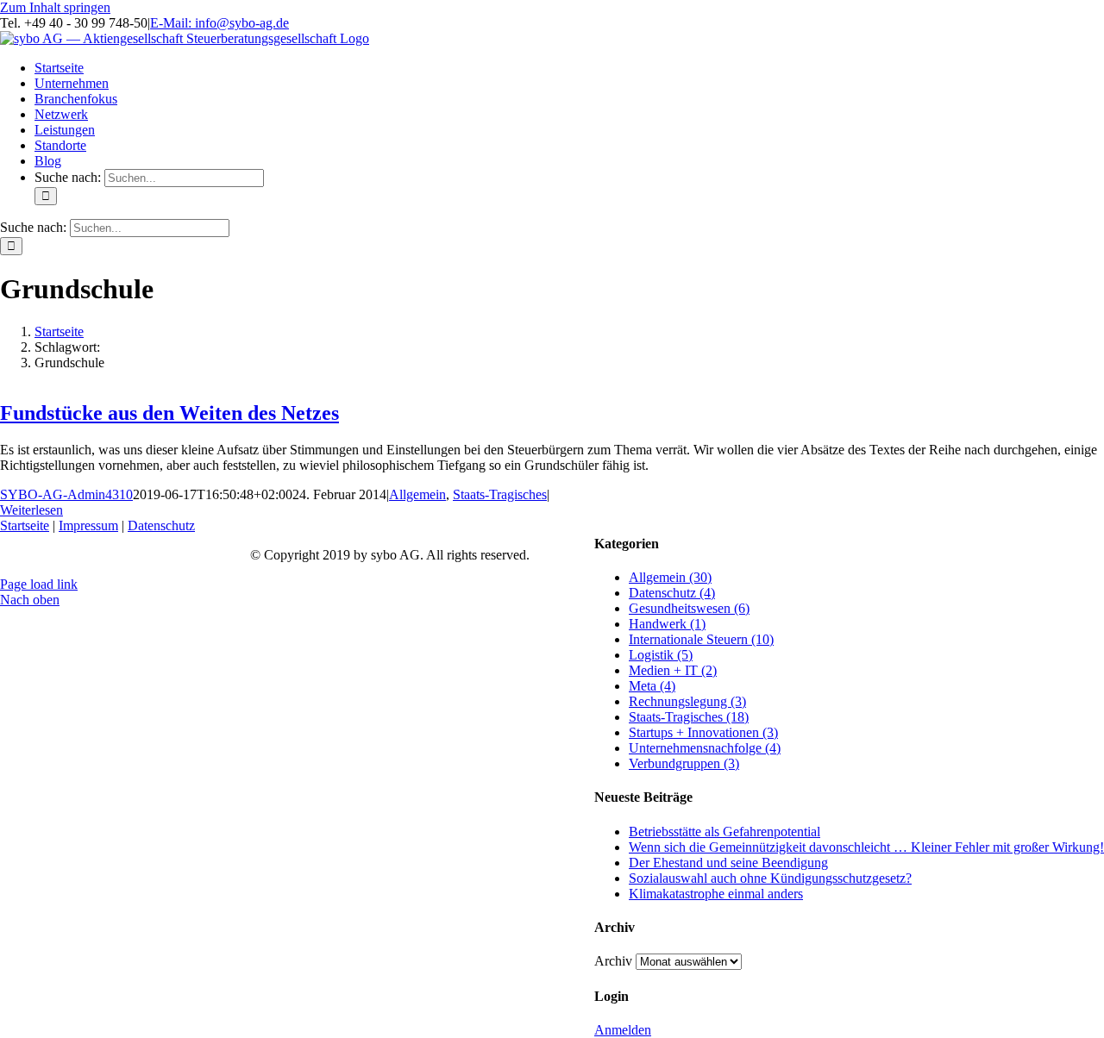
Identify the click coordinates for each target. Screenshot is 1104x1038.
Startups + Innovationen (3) (703, 732)
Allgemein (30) (670, 577)
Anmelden (622, 1029)
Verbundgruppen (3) (684, 763)
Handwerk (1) (667, 623)
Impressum (88, 525)
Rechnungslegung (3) (687, 701)
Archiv (613, 961)
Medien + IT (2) (673, 670)
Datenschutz (161, 525)
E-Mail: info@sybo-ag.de (219, 23)
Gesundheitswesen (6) (689, 608)
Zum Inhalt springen (55, 7)
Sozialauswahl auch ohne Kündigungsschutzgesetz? (770, 878)
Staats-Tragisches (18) (689, 717)
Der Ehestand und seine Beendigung (728, 862)
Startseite (24, 525)
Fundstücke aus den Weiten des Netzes (169, 413)
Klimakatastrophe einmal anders (716, 893)
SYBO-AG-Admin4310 (66, 494)
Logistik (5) (661, 654)
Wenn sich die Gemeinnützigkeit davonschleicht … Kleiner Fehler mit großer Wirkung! (866, 847)
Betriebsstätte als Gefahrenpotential (724, 831)
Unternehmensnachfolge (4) (705, 748)
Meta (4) (652, 685)
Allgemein (417, 494)
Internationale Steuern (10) (701, 639)
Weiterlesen (31, 510)
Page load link (39, 584)
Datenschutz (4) (672, 592)
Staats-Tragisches (500, 494)
